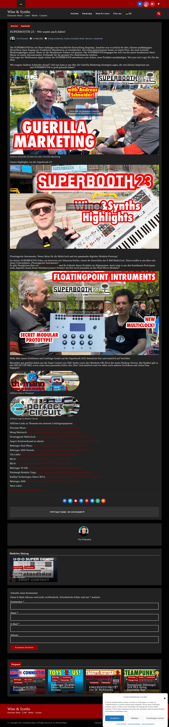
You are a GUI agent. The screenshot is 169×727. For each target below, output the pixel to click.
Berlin (82, 39)
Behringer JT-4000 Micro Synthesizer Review (63, 687)
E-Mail (14, 624)
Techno (54, 680)
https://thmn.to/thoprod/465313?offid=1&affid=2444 (54, 432)
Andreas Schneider (71, 39)
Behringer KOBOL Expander (25, 688)
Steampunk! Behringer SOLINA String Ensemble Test (141, 687)
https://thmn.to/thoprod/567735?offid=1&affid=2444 (73, 476)
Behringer (17, 680)
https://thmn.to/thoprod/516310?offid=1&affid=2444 (48, 454)
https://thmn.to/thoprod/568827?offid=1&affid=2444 (63, 436)
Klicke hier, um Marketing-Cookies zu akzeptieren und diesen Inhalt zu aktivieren (84, 112)
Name (14, 612)
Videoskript (64, 680)
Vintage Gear (133, 680)
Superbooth (25, 26)
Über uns (117, 14)
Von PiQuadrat (22, 39)
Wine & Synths (18, 12)
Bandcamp (87, 14)
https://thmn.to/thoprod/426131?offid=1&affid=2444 (54, 427)
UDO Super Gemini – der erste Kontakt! (66, 512)
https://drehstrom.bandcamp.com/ (27, 490)
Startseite (98, 723)
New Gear (28, 680)
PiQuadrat (86, 539)
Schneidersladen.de (19, 67)
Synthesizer (29, 567)
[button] (163, 697)
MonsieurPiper (61, 723)
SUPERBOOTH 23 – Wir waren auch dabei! (37, 31)
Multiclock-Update (48, 265)
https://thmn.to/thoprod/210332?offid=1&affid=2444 (71, 441)
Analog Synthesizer (55, 39)
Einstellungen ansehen (155, 718)
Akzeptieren (114, 718)
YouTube (75, 14)
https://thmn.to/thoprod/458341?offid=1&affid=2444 (55, 468)
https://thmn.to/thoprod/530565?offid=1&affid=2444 (60, 445)
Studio (141, 677)
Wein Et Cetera (102, 14)
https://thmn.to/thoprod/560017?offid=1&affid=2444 (64, 472)
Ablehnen (134, 718)
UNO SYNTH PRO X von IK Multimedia (103, 688)
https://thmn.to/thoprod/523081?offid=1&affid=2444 (43, 463)
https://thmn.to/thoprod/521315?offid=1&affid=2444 (43, 459)
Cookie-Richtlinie (121, 724)
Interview (14, 26)
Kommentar (17, 601)
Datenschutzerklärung (134, 724)
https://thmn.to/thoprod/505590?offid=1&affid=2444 (62, 450)
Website (14, 635)
